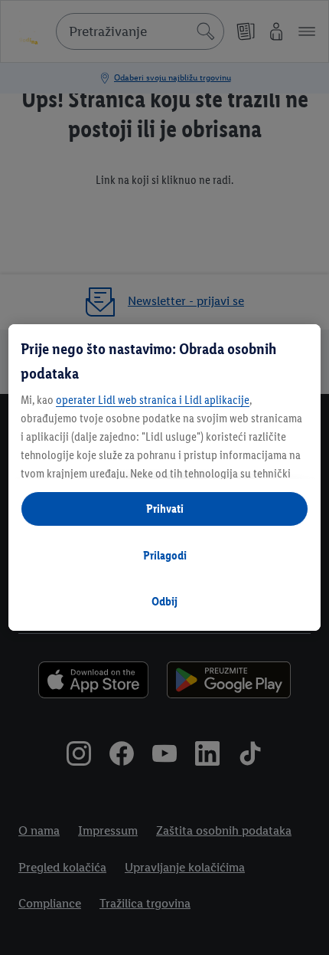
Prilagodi (165, 555)
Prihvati (165, 508)
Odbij (164, 601)
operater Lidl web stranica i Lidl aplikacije (152, 399)
